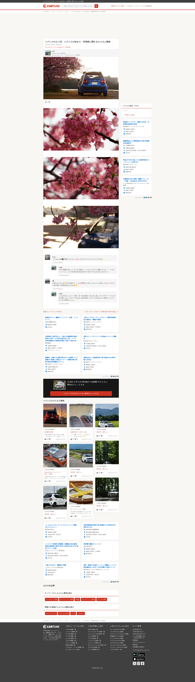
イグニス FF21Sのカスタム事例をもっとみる (81, 393)
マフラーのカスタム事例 (117, 640)
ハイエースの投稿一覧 (94, 640)
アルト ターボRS (64, 613)
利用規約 (135, 640)
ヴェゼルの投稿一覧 (94, 647)
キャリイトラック (51, 613)
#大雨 (80, 432)
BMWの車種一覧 (70, 645)
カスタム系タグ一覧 (116, 649)
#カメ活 (47, 47)
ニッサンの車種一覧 (71, 631)
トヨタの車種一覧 (71, 629)
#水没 (85, 432)
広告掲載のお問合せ (138, 647)
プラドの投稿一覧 (93, 638)
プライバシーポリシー (139, 642)
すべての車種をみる (94, 649)
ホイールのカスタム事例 (117, 629)
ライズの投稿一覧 (93, 636)
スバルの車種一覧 (71, 638)
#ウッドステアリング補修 (78, 509)
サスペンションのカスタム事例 (119, 634)
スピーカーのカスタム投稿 (118, 645)
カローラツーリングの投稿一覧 (97, 645)
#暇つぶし (105, 432)
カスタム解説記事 (146, 6)
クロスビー (80, 613)
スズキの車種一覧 (71, 640)
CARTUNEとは (137, 629)
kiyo (54, 257)
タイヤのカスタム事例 (116, 631)
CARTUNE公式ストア (139, 634)
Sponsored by (106, 376)
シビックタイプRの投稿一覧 (96, 634)
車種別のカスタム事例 (117, 6)
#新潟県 (98, 432)
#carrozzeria (48, 472)
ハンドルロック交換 (51, 599)
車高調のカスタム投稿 (116, 636)
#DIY (46, 474)
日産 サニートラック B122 (52, 311)
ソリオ (73, 613)
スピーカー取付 (101, 599)
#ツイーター (57, 472)
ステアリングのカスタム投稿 (118, 647)
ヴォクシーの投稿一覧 (94, 643)
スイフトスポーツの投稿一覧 (96, 631)
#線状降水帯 (74, 432)
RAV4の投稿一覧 (93, 629)
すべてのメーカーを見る (73, 649)
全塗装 (77, 599)
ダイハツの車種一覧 (71, 643)
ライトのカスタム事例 (116, 638)
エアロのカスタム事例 (116, 643)
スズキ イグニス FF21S (59, 53)
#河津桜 (67, 47)
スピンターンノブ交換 (88, 599)
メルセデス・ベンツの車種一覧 (75, 647)
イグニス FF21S (49, 429)
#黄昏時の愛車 (48, 432)
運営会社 (135, 644)
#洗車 (50, 474)
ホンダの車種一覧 (71, 634)
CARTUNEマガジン (138, 631)
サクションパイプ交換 (66, 599)
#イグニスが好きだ (57, 47)
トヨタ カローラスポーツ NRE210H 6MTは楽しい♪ (101, 311)
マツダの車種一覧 (71, 636)
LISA (53, 51)
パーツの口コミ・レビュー (133, 6)
